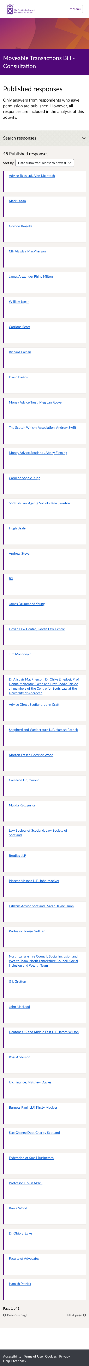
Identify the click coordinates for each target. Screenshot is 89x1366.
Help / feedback (14, 1361)
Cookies (51, 1356)
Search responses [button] (19, 138)
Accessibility (12, 1356)
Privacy (64, 1356)
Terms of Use (33, 1356)
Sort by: (8, 163)
